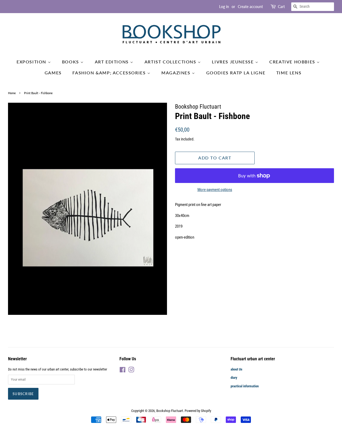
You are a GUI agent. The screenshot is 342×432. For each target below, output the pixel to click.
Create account (250, 6)
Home (12, 93)
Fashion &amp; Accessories (109, 72)
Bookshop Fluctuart (169, 411)
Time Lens (288, 72)
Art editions (112, 61)
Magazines (176, 72)
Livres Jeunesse (233, 61)
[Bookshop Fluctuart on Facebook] (122, 371)
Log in (224, 6)
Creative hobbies (293, 61)
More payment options (214, 189)
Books (71, 61)
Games (53, 72)
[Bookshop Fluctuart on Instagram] (131, 371)
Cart (281, 6)
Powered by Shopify (198, 411)
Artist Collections (171, 61)
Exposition (32, 61)
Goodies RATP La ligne (236, 72)
